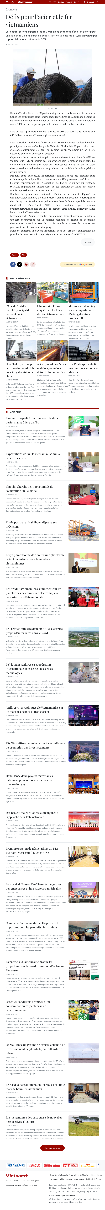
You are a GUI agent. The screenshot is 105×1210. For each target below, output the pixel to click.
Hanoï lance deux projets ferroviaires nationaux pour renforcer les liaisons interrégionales (29, 780)
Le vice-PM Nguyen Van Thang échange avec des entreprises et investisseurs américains (34, 886)
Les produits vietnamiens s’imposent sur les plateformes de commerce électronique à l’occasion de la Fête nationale (33, 593)
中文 (83, 2)
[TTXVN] (84, 1165)
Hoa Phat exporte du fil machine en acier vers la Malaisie (83, 368)
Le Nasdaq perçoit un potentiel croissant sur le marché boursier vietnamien (35, 1087)
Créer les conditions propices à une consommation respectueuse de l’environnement (28, 1006)
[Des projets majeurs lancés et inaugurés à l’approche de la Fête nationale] (84, 821)
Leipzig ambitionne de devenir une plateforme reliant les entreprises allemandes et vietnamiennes (35, 559)
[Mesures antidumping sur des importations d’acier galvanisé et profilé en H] (84, 292)
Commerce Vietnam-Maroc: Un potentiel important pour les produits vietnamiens (32, 925)
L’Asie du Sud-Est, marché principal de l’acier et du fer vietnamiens (18, 312)
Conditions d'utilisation (80, 1174)
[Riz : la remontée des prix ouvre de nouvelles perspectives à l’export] (84, 1125)
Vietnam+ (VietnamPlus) (26, 2)
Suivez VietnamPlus (70, 264)
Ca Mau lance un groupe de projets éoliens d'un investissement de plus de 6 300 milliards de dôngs (35, 1049)
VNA (62, 1179)
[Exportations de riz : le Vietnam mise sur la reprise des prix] (84, 462)
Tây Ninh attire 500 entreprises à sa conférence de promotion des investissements (35, 745)
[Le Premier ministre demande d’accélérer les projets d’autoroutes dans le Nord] (84, 637)
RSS (93, 1174)
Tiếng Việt (52, 2)
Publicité (89, 1179)
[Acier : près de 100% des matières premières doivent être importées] (52, 350)
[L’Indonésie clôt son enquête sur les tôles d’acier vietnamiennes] (52, 292)
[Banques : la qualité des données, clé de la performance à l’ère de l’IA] (84, 426)
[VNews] (96, 1165)
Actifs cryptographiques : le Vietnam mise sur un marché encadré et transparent (34, 710)
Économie (11, 9)
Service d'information (75, 1179)
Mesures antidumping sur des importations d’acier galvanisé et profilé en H (82, 312)
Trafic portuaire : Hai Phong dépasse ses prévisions (31, 524)
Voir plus (15, 412)
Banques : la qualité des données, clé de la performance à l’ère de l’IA (32, 420)
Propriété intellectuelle (59, 1174)
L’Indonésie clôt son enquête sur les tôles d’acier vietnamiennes (50, 310)
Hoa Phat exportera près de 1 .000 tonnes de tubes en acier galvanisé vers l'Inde (21, 370)
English (61, 2)
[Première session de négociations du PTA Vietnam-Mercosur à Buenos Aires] (84, 856)
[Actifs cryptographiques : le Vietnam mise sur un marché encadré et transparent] (84, 715)
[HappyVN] (68, 1165)
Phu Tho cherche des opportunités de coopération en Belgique (29, 489)
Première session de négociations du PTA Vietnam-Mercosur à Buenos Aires (32, 851)
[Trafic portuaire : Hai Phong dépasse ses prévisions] (84, 530)
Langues (53, 1179)
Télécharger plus (52, 1147)
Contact (99, 1179)
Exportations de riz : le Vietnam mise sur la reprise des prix (33, 456)
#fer (23, 254)
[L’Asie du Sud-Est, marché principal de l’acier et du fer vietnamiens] (21, 292)
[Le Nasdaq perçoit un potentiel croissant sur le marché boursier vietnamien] (84, 1093)
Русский (90, 2)
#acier (14, 254)
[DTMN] (32, 1165)
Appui (99, 1174)
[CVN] (14, 1165)
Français (69, 2)
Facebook (13, 264)
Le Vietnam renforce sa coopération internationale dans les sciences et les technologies (29, 668)
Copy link (33, 264)
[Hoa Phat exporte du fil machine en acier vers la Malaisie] (84, 350)
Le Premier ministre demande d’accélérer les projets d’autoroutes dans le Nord (34, 631)
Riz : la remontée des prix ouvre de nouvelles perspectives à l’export (34, 1119)
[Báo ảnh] (50, 1165)
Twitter (19, 264)
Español (77, 2)
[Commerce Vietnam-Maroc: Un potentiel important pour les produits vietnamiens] (84, 931)
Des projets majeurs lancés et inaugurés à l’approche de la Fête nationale (32, 815)
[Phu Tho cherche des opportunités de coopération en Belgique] (84, 494)
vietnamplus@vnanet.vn (65, 1195)
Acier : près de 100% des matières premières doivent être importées (51, 368)
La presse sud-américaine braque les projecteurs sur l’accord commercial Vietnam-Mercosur (35, 966)
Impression (26, 264)
